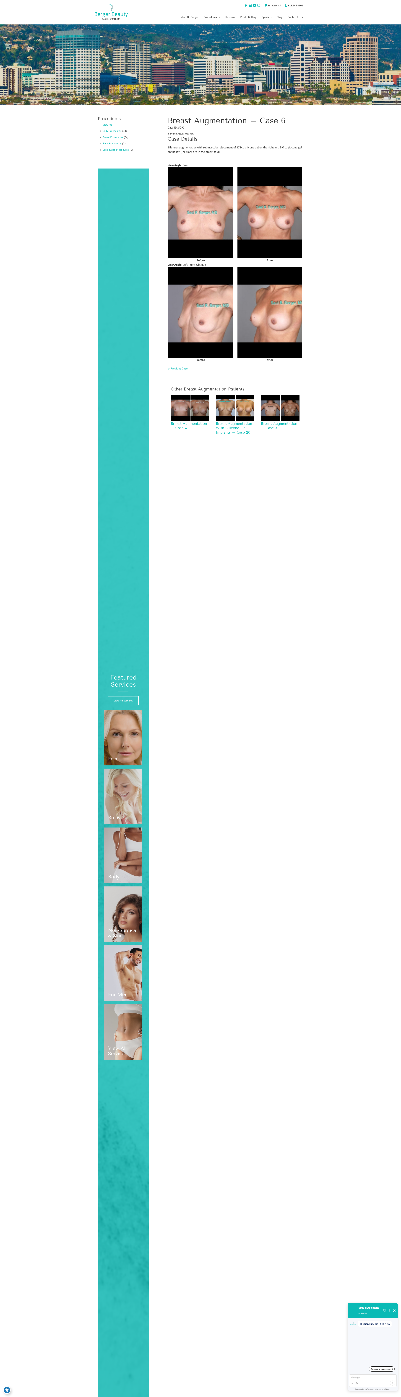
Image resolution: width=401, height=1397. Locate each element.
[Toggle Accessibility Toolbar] (7, 1390)
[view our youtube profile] (254, 5)
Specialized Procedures (116, 149)
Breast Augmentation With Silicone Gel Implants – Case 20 (234, 428)
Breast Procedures (113, 137)
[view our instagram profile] (259, 5)
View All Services (123, 700)
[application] (218, 17)
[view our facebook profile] (246, 5)
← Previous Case (178, 368)
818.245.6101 (295, 5)
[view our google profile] (250, 5)
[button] (123, 700)
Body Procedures (112, 130)
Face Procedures (112, 143)
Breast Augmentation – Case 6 (227, 120)
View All (107, 124)
